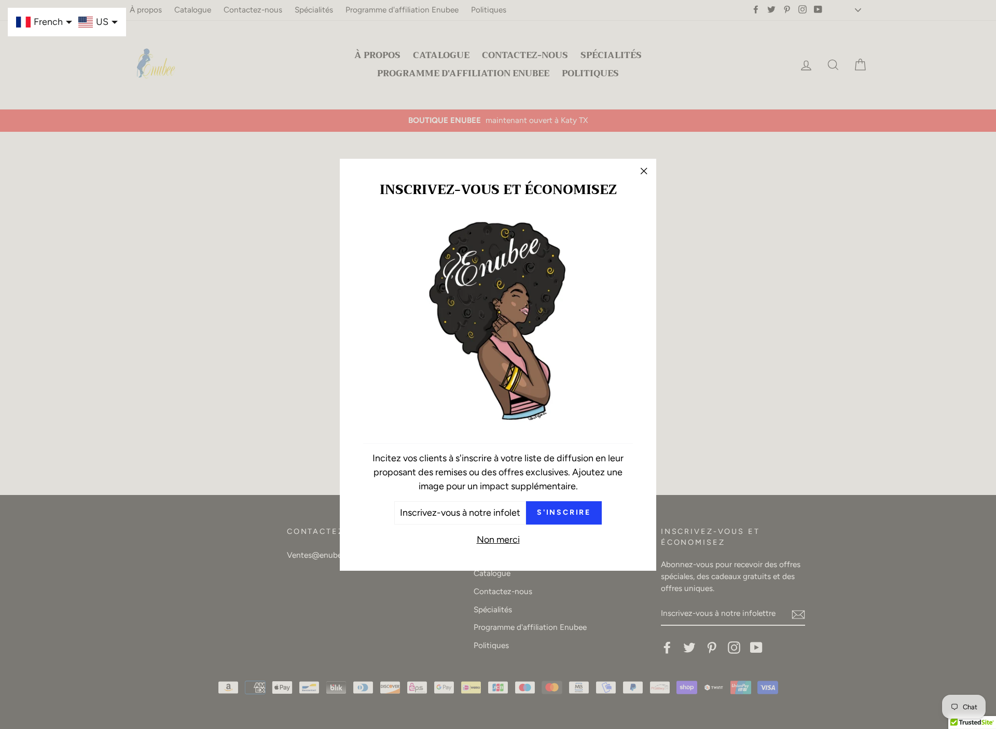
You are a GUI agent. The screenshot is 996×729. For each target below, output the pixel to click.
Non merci (498, 539)
